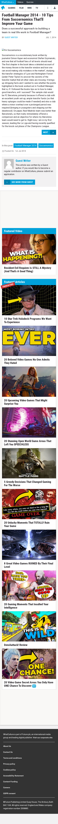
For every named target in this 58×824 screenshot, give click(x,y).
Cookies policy (9, 770)
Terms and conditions (12, 758)
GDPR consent (9, 793)
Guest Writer (11, 37)
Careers (6, 787)
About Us (7, 746)
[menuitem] (8, 2)
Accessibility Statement (13, 776)
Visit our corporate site (42, 737)
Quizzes (29, 2)
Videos (20, 2)
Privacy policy (9, 764)
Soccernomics (46, 145)
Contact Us (8, 752)
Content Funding (10, 782)
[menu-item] (11, 8)
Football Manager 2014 (25, 145)
